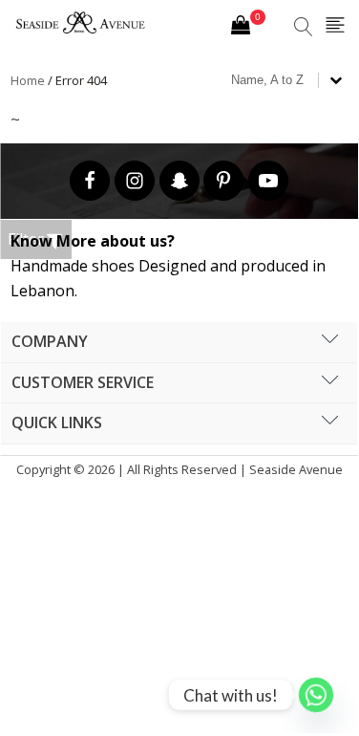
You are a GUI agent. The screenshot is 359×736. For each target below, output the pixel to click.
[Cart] (248, 27)
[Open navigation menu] (335, 26)
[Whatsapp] (316, 695)
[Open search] (304, 27)
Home (28, 80)
